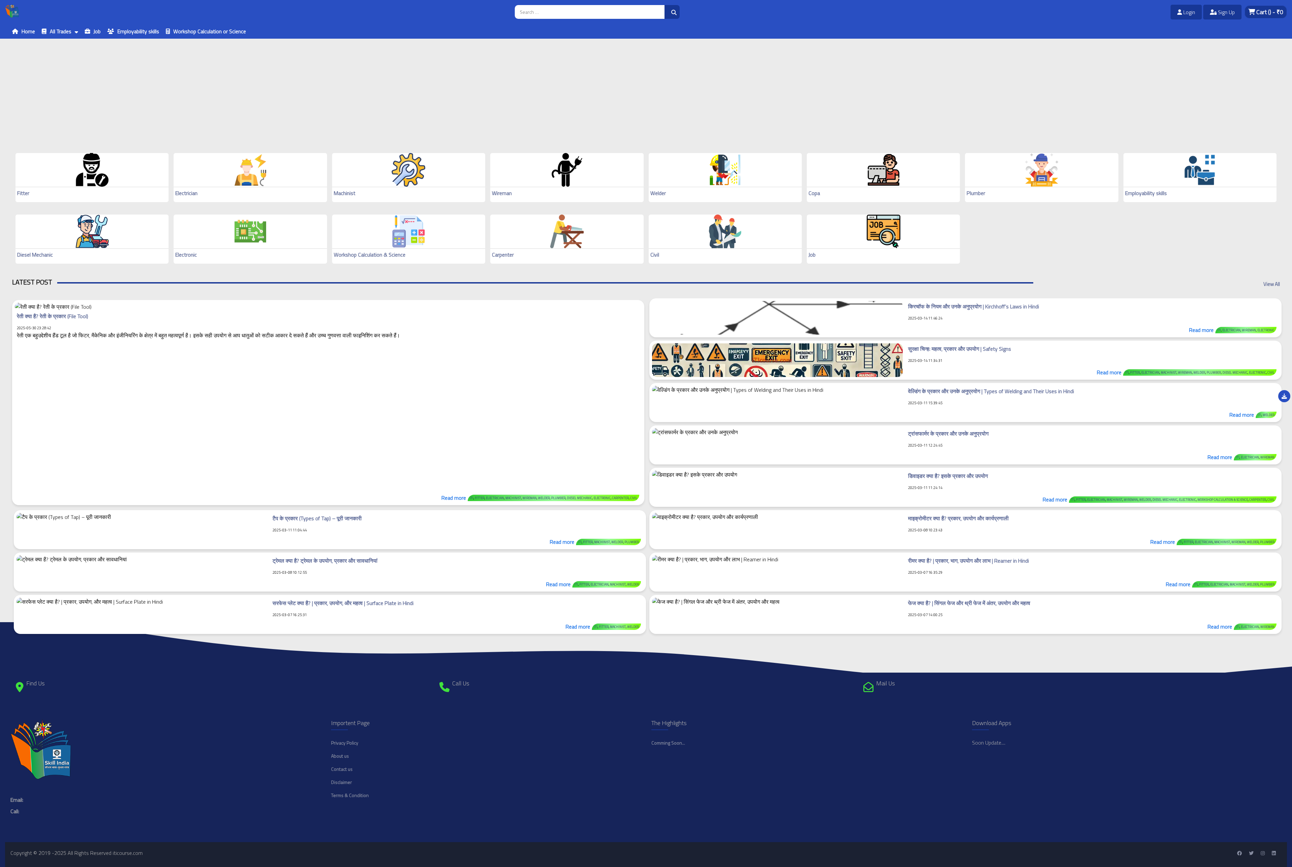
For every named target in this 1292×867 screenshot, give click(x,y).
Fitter (23, 193)
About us (340, 755)
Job (97, 31)
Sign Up (1226, 12)
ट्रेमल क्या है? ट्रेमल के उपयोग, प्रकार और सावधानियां (325, 561)
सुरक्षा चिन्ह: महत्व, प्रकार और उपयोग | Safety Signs (959, 349)
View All (1271, 284)
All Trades (60, 31)
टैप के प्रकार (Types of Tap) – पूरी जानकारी (317, 518)
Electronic (186, 255)
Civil (654, 255)
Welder (658, 193)
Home (28, 31)
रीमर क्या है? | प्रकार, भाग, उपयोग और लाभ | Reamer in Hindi (968, 561)
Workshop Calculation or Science (209, 31)
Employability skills (138, 31)
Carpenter (503, 255)
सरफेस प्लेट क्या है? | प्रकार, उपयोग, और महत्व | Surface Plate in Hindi (343, 603)
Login (1188, 12)
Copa (814, 193)
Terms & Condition (350, 795)
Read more (453, 498)
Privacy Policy (344, 742)
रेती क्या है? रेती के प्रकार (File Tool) (52, 316)
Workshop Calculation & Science (369, 255)
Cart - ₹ (1269, 11)
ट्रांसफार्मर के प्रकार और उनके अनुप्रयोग (948, 433)
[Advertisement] (202, 86)
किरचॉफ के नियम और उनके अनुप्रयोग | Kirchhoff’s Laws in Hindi (973, 306)
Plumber (976, 193)
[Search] (672, 12)
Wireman (502, 193)
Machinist (344, 193)
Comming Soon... (668, 742)
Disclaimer (341, 782)
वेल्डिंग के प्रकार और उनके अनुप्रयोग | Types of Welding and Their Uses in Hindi (991, 391)
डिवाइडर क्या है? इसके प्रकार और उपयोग (948, 476)
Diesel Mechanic (35, 255)
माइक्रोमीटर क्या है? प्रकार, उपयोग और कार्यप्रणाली (958, 518)
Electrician (186, 193)
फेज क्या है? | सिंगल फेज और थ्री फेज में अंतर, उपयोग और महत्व (969, 603)
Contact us (342, 768)
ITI (471, 498)
